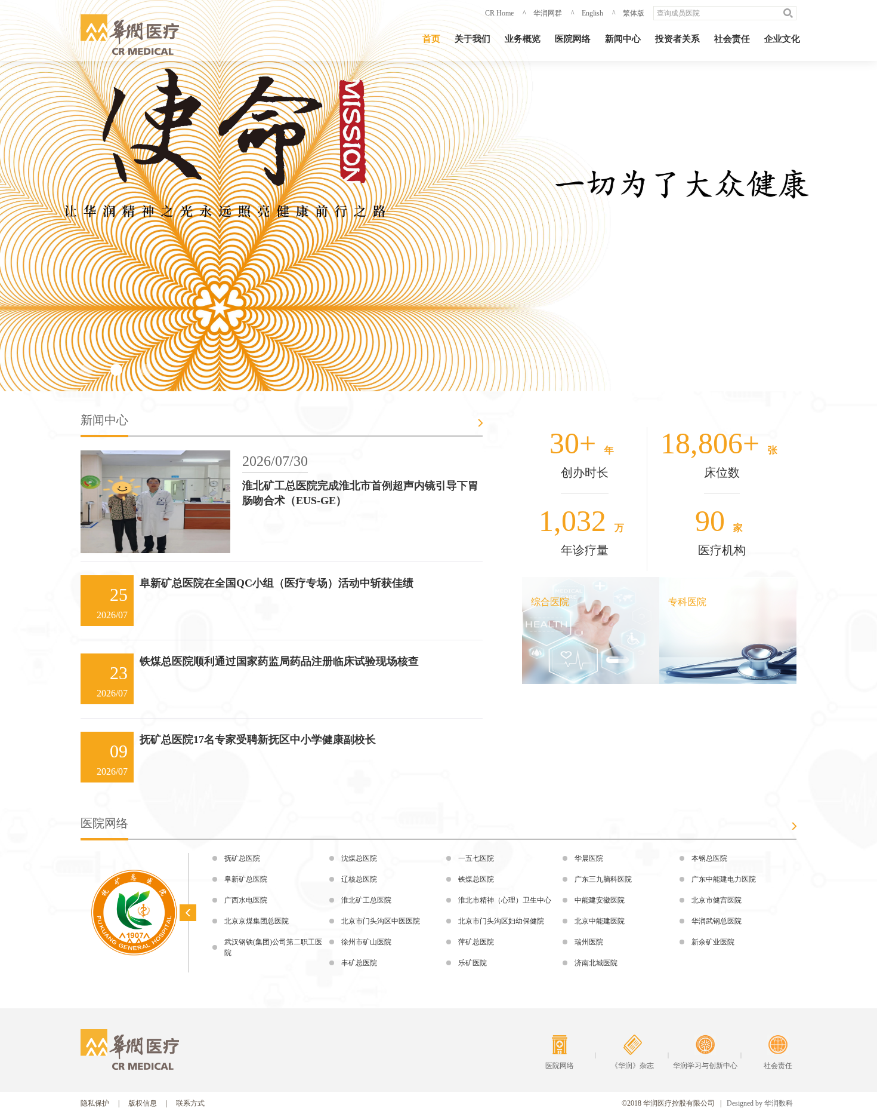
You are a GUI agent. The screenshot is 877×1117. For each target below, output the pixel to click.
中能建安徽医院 (600, 900)
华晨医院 (589, 858)
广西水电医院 (245, 900)
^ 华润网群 (542, 13)
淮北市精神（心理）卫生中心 (504, 900)
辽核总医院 (359, 879)
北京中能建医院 (600, 921)
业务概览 (523, 39)
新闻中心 (623, 39)
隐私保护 (95, 1103)
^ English (587, 13)
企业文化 (782, 39)
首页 (431, 39)
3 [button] (146, 370)
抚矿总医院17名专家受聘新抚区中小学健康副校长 (258, 739)
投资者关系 (677, 39)
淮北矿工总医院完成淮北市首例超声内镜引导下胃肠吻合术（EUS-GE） (360, 493)
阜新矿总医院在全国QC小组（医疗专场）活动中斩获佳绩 (276, 583)
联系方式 (190, 1103)
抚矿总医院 (242, 858)
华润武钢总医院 (716, 921)
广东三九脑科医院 (603, 879)
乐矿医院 (472, 963)
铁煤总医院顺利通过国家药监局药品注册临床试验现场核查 (279, 661)
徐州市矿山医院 (366, 942)
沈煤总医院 (359, 858)
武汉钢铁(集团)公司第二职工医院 (273, 947)
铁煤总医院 (476, 879)
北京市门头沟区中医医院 (380, 921)
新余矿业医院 (712, 942)
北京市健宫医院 (716, 900)
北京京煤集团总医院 (256, 921)
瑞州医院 (589, 942)
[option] (438, 195)
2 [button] (116, 370)
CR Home (499, 13)
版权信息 (142, 1103)
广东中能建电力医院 (723, 879)
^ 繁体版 (628, 13)
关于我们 (472, 39)
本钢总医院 (709, 858)
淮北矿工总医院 (366, 900)
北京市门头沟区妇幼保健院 (501, 921)
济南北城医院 (596, 963)
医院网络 (573, 39)
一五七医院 (476, 858)
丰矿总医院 (359, 963)
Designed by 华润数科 (760, 1103)
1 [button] (86, 370)
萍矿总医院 (476, 942)
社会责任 (732, 39)
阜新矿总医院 (245, 879)
